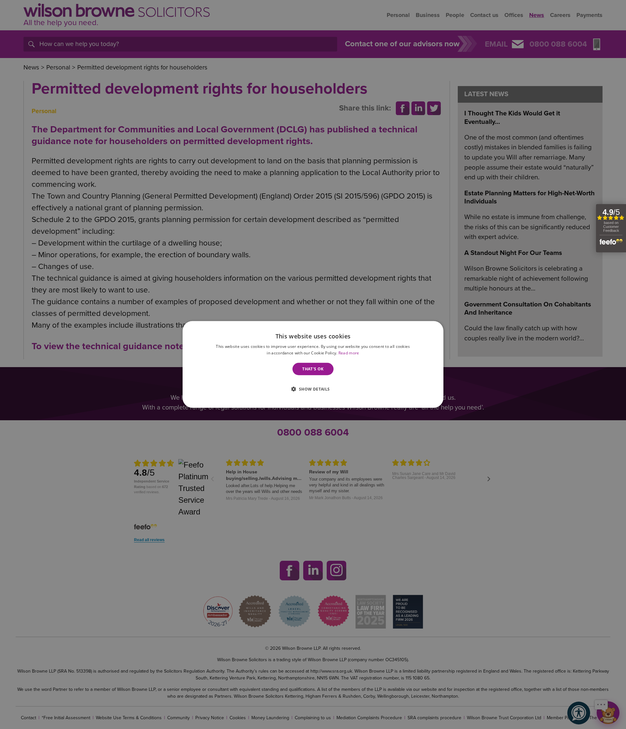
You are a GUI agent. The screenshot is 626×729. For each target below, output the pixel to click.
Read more (348, 353)
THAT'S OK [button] (313, 369)
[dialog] (313, 364)
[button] (313, 388)
